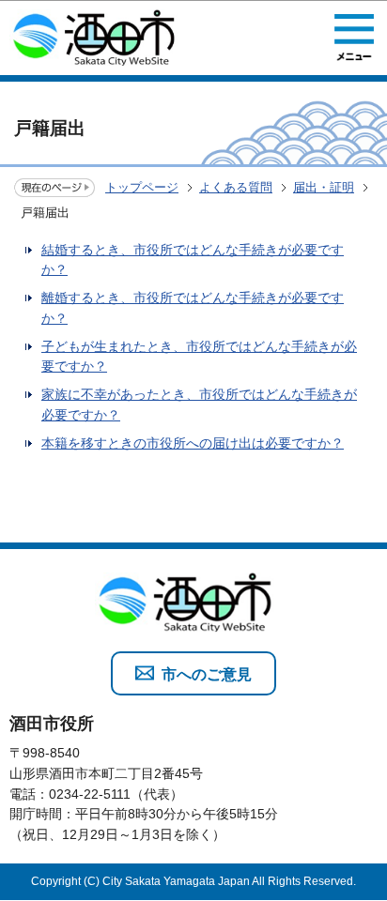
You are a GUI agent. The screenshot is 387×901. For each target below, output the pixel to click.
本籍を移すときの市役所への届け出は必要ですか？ (192, 442)
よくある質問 (235, 187)
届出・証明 (323, 187)
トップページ (141, 187)
